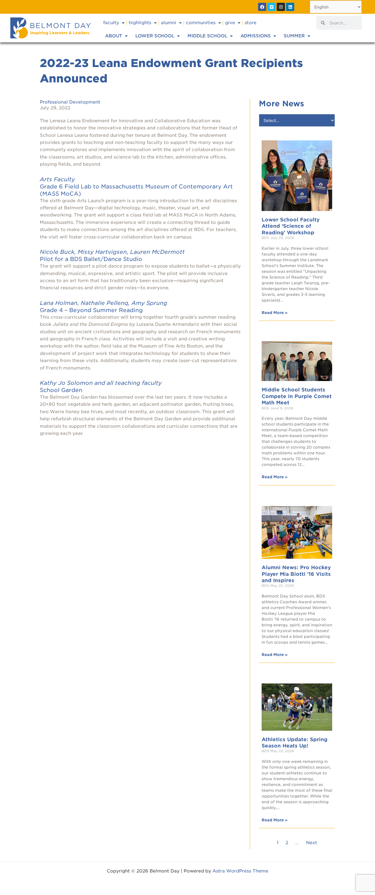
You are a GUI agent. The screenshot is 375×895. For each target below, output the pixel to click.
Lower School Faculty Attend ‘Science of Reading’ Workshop (291, 226)
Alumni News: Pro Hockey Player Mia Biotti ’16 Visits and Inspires (296, 574)
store (250, 22)
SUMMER (294, 35)
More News (281, 103)
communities (201, 22)
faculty (111, 22)
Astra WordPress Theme (240, 871)
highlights (140, 22)
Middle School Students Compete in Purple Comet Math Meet (297, 396)
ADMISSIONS (255, 35)
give (230, 22)
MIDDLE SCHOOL (207, 35)
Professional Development (70, 102)
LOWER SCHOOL (154, 35)
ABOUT (113, 35)
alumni (168, 22)
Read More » (274, 312)
